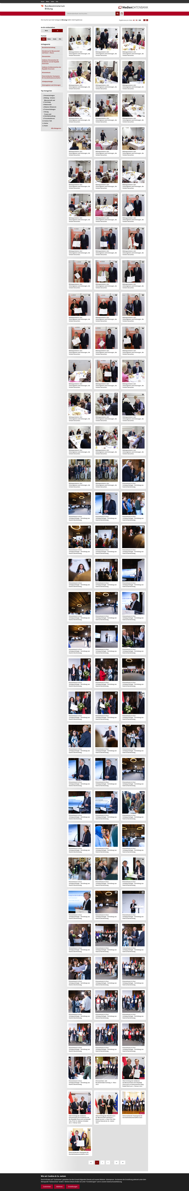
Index (52, 1)
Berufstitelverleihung (48, 47)
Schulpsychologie (47, 81)
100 (140, 20)
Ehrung (46, 112)
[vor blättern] (122, 1163)
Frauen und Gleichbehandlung (49, 115)
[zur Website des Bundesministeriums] (53, 9)
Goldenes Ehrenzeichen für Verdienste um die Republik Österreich (50, 61)
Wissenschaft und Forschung (49, 101)
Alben (47, 1)
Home (42, 1)
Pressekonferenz (49, 118)
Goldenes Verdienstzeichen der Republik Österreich (51, 68)
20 (133, 20)
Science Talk (48, 121)
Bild (43, 39)
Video (49, 39)
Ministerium (48, 104)
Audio (54, 39)
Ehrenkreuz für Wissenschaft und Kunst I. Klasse (51, 52)
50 (136, 20)
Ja (57, 31)
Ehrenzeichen (46, 56)
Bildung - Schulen (49, 98)
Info (57, 1)
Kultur (46, 123)
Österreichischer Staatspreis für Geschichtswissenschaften (51, 77)
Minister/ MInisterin (50, 107)
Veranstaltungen (49, 95)
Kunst (46, 126)
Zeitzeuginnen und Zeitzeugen (51, 85)
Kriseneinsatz (46, 72)
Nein (46, 31)
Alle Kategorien (56, 128)
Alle (60, 39)
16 (116, 1162)
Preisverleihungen (49, 109)
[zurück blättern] (91, 1163)
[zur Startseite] (133, 8)
